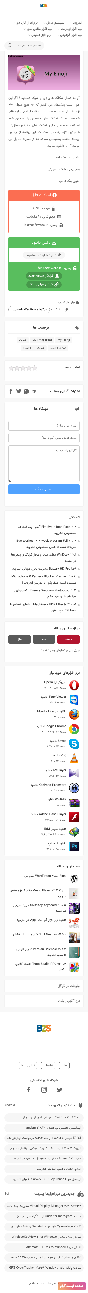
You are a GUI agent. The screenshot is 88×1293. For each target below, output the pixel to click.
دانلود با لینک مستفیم (42, 255)
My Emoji (64, 340)
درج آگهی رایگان (69, 1001)
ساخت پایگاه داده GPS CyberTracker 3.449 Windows (45, 1267)
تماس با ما (28, 1065)
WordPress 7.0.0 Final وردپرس (45, 876)
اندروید (77, 23)
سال (19, 639)
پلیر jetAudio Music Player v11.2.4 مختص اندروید (38, 893)
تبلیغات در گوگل (69, 986)
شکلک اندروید (58, 348)
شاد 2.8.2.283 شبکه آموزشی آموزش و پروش (51, 1117)
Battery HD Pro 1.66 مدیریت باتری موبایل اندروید (44, 568)
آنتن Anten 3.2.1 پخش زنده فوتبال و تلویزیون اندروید (46, 1158)
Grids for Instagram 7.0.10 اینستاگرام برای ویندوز (49, 1216)
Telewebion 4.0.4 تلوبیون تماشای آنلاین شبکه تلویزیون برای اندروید (42, 1226)
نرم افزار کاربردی (27, 23)
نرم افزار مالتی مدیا (39, 29)
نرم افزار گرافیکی (71, 35)
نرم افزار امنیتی (41, 35)
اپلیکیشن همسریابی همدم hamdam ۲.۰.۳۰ (52, 1127)
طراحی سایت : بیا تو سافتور (44, 1284)
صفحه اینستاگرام (71, 1286)
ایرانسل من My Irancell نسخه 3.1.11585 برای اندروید (46, 1179)
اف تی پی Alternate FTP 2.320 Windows (53, 1247)
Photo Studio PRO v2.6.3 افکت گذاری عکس (40, 967)
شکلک (22, 340)
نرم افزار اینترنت (71, 29)
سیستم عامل (55, 23)
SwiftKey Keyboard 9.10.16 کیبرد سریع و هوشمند (39, 908)
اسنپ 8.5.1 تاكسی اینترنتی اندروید (59, 1169)
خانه (64, 1065)
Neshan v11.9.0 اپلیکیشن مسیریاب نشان (39, 934)
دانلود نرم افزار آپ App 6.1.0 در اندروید (41, 920)
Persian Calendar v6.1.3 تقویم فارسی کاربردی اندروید (41, 952)
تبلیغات (48, 1065)
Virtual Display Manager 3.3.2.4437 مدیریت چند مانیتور (42, 1206)
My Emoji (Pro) (42, 340)
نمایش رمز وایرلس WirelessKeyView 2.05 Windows (46, 1237)
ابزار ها (71, 302)
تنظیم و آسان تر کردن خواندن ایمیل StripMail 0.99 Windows (42, 1257)
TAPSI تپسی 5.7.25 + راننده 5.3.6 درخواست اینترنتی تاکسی (42, 1138)
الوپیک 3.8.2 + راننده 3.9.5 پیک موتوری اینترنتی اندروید (45, 1148)
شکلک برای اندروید (33, 348)
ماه (44, 639)
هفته (68, 639)
